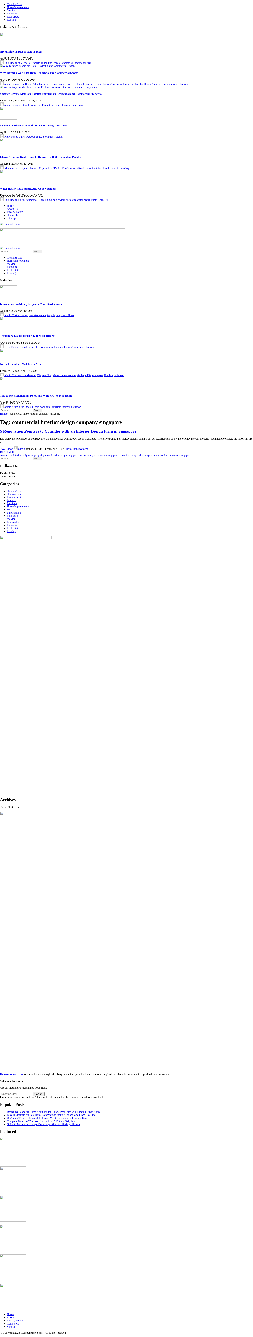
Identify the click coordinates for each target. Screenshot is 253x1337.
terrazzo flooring (179, 83)
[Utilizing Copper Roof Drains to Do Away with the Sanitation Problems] (8, 150)
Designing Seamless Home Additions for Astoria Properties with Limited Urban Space (54, 1111)
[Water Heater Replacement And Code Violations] (8, 181)
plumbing (71, 199)
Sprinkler (48, 136)
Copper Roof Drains (50, 168)
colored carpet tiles (29, 346)
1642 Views (7, 448)
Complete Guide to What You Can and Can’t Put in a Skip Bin (41, 1121)
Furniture (12, 503)
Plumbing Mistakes (114, 375)
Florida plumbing (27, 199)
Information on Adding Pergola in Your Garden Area (31, 304)
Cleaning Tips (14, 490)
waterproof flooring (83, 346)
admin (8, 83)
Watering (58, 136)
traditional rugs (83, 62)
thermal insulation (71, 406)
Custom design (20, 315)
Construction (14, 494)
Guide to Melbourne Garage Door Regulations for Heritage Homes (43, 1124)
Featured (11, 500)
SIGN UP (38, 1094)
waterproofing (121, 168)
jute (50, 62)
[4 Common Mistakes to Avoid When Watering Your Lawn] (8, 118)
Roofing (11, 531)
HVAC (11, 509)
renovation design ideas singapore (137, 455)
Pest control (13, 521)
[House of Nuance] (11, 224)
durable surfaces (43, 83)
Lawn (22, 136)
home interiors (53, 406)
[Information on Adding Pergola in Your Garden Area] (8, 297)
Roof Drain (84, 168)
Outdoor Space (34, 136)
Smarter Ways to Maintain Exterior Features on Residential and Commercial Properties (51, 93)
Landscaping (14, 512)
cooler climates (62, 105)
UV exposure (77, 105)
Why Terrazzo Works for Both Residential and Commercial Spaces (39, 72)
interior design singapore (64, 455)
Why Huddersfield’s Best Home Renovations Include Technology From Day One (51, 1114)
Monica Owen (12, 168)
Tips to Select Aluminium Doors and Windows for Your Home (36, 395)
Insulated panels (37, 315)
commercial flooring (23, 83)
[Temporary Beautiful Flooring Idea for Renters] (8, 328)
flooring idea (47, 346)
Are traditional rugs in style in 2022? (21, 51)
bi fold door (38, 406)
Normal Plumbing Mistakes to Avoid (21, 364)
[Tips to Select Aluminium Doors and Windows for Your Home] (8, 389)
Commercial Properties (40, 105)
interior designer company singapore (98, 455)
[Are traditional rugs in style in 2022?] (8, 44)
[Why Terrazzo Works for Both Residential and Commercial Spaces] (37, 65)
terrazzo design (162, 83)
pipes (100, 375)
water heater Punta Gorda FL (93, 199)
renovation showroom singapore (173, 455)
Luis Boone (11, 62)
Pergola (51, 315)
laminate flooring (63, 346)
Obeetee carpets (61, 62)
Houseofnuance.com (11, 1074)
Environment (14, 497)
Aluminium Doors (21, 406)
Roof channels (70, 168)
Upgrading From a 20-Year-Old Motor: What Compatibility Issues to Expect (48, 1118)
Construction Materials (24, 375)
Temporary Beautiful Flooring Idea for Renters (27, 335)
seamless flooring (121, 83)
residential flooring (83, 83)
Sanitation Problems (102, 168)
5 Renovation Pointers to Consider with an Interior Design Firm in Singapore (68, 431)
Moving (11, 518)
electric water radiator (64, 375)
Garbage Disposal (87, 375)
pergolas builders (65, 315)
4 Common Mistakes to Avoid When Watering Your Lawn (33, 125)
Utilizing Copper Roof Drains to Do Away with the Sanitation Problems (41, 157)
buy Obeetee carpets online (32, 62)
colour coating (19, 105)
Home (3, 413)
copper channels (29, 168)
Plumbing (12, 525)
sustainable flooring (142, 83)
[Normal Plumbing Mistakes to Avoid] (8, 357)
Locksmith (12, 515)
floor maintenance (62, 83)
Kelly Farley (11, 136)
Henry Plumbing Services (51, 199)
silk (72, 62)
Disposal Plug (44, 375)
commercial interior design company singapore (25, 455)
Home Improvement (77, 448)
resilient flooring (103, 83)
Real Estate (13, 528)
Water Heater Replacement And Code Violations (28, 188)
